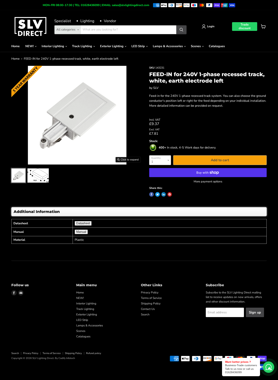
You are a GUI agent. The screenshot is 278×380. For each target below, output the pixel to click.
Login (210, 26)
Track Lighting (82, 46)
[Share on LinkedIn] (163, 194)
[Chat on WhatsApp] (268, 367)
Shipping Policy (151, 303)
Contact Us (148, 309)
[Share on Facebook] (151, 194)
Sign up (255, 312)
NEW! (29, 46)
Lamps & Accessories (168, 46)
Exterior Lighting (112, 46)
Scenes (196, 46)
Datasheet (83, 223)
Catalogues (217, 46)
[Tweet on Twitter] (157, 194)
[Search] (181, 29)
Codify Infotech (66, 358)
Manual (81, 231)
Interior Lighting (53, 46)
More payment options (208, 181)
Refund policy (93, 353)
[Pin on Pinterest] (169, 194)
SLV (155, 88)
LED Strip (138, 46)
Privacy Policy (149, 292)
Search (145, 314)
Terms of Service (151, 298)
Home (15, 46)
